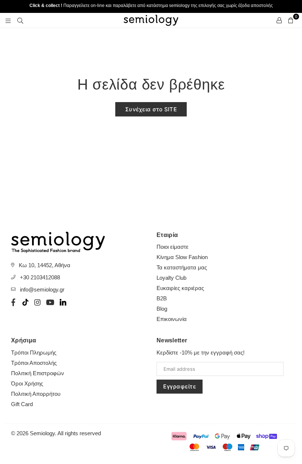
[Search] (20, 20)
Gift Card (22, 404)
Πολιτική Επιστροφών (37, 373)
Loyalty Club (171, 278)
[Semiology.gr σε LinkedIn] (63, 302)
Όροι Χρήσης (27, 383)
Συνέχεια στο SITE (151, 109)
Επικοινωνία (172, 319)
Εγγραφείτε (179, 386)
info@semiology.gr (42, 289)
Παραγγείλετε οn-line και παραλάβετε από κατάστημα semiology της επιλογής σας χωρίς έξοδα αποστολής (151, 5)
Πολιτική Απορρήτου (35, 394)
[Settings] (279, 20)
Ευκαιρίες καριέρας (180, 288)
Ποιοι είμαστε (173, 247)
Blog (162, 309)
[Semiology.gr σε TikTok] (25, 302)
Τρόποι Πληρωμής (33, 352)
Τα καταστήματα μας (182, 267)
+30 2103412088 (40, 277)
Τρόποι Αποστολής (34, 363)
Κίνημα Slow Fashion (182, 257)
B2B (162, 298)
